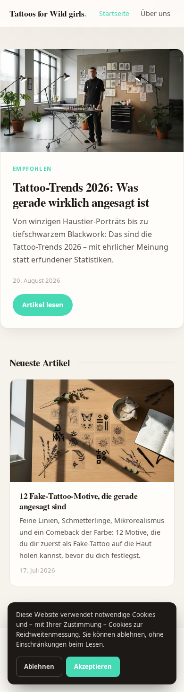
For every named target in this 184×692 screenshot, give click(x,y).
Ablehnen (39, 666)
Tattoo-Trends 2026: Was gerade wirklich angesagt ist (81, 194)
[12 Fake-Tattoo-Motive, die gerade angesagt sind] (92, 431)
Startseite (114, 13)
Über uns (155, 13)
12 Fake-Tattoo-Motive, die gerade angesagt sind (78, 500)
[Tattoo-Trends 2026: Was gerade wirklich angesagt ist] (92, 100)
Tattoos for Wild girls (47, 13)
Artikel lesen (42, 304)
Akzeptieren (93, 666)
